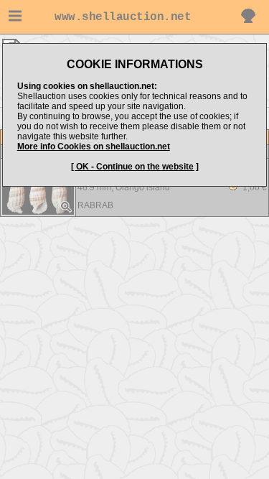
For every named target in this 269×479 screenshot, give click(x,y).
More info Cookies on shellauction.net (93, 146)
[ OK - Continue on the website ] (135, 167)
